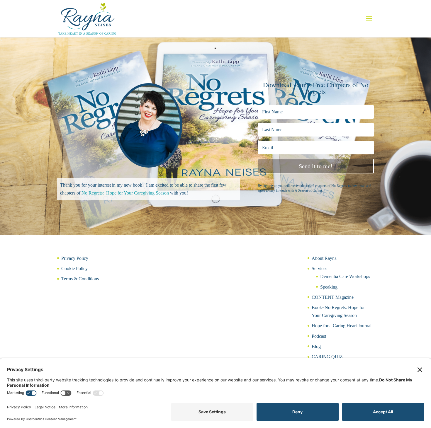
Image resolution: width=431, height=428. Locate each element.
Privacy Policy (74, 258)
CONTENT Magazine (333, 297)
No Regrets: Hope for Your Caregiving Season (125, 192)
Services (319, 268)
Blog (316, 346)
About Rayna (324, 258)
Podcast (319, 336)
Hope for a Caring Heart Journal (341, 325)
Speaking (328, 286)
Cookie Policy (74, 268)
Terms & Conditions (80, 278)
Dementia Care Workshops (345, 276)
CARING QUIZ (327, 356)
